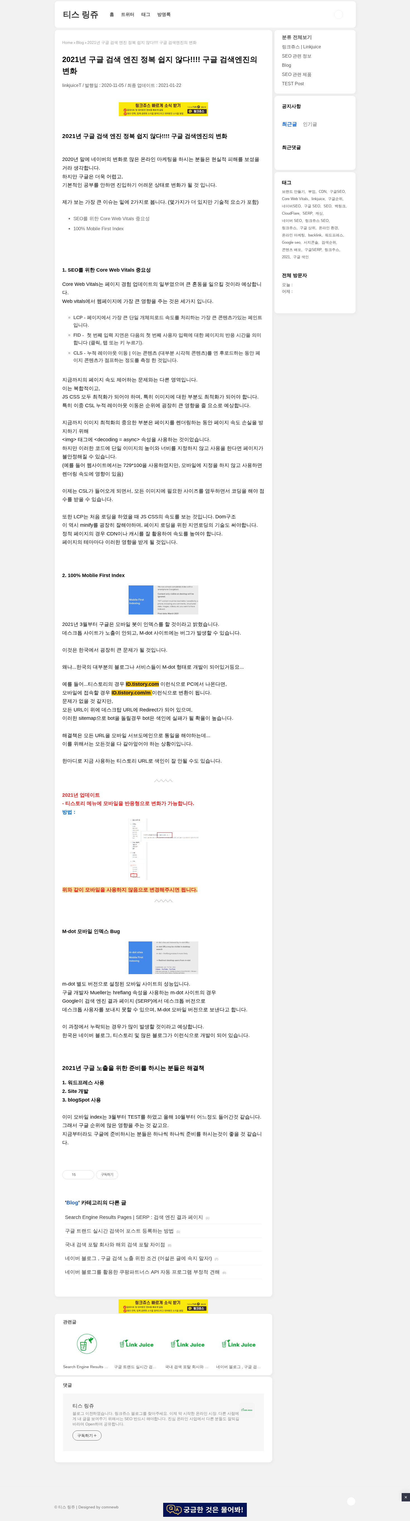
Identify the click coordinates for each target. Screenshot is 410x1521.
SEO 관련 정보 (297, 56)
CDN (322, 192)
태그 (145, 14)
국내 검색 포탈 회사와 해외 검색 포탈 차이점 (115, 1244)
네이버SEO (291, 206)
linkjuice (318, 199)
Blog (72, 1203)
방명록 (164, 14)
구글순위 (335, 199)
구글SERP (313, 250)
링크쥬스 (289, 228)
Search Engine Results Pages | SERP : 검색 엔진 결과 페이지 (134, 1217)
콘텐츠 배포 (291, 250)
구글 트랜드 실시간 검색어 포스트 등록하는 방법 (119, 1231)
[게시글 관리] (88, 1175)
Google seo (291, 243)
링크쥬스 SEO (317, 221)
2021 (286, 257)
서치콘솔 (311, 243)
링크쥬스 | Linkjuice (301, 46)
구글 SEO (312, 206)
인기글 (310, 124)
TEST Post (293, 83)
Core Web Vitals (295, 199)
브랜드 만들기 (293, 192)
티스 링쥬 (80, 14)
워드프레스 (334, 235)
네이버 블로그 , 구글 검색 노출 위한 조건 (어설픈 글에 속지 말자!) (138, 1258)
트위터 (127, 14)
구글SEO (337, 192)
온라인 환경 (328, 228)
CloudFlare (290, 214)
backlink (315, 235)
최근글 (289, 124)
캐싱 (319, 214)
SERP (307, 214)
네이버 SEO (292, 221)
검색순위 (329, 243)
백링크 (340, 206)
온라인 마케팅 (293, 235)
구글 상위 (307, 228)
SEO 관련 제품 (297, 74)
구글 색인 (301, 257)
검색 (338, 14)
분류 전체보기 (297, 37)
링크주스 (332, 250)
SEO (327, 206)
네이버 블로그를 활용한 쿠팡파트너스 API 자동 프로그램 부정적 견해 (142, 1272)
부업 (311, 192)
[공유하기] (81, 1175)
